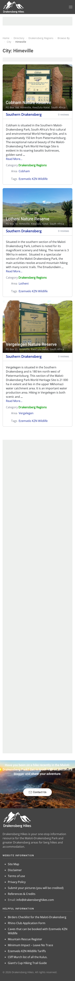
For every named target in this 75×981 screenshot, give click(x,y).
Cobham (24, 171)
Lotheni (24, 283)
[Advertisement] (37, 21)
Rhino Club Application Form (26, 923)
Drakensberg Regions (32, 165)
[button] (70, 7)
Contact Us (39, 792)
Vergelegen (26, 413)
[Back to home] (14, 7)
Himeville (25, 107)
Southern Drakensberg (24, 114)
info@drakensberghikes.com (35, 900)
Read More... (14, 159)
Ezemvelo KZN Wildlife (33, 179)
